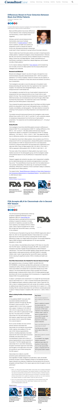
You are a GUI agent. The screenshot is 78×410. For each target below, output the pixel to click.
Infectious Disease (13, 179)
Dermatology (46, 2)
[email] (16, 23)
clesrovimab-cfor (25, 217)
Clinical (24, 386)
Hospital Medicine (22, 179)
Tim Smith (10, 20)
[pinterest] (14, 23)
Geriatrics (53, 2)
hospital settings (22, 42)
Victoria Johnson (11, 207)
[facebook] (9, 23)
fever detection (34, 65)
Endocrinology (39, 2)
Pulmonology (65, 2)
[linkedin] (13, 23)
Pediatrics (20, 386)
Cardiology (32, 2)
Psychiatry (58, 2)
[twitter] (11, 23)
